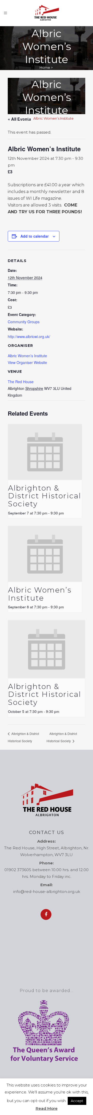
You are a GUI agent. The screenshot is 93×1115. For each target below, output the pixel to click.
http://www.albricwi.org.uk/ (29, 336)
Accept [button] (77, 1101)
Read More (47, 1108)
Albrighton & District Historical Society (44, 496)
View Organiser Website (27, 362)
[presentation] (45, 452)
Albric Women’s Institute (27, 355)
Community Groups (24, 321)
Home (45, 67)
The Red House (21, 381)
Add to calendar (34, 236)
